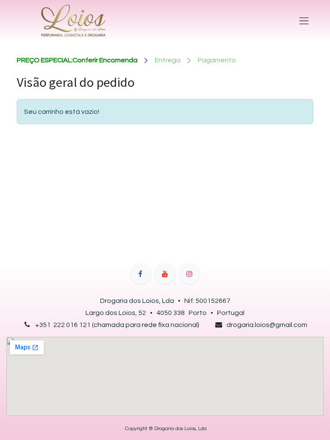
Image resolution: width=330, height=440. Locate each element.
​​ (165, 428)
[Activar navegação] (304, 20)
